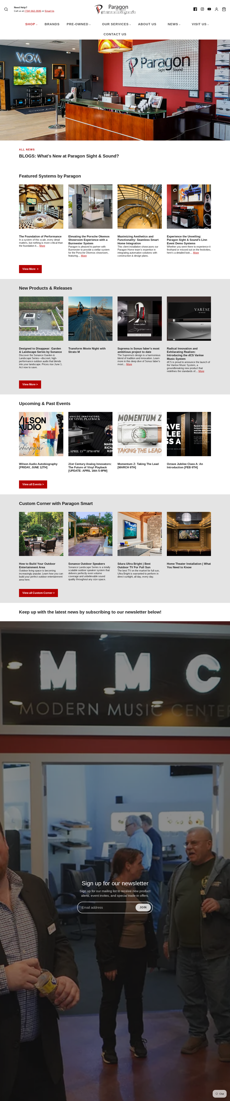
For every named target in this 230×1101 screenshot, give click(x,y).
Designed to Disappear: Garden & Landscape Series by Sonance (40, 350)
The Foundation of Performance (40, 236)
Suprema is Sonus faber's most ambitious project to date (138, 350)
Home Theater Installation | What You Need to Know (189, 565)
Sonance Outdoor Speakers (86, 563)
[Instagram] (202, 9)
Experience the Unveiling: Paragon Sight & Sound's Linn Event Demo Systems (187, 240)
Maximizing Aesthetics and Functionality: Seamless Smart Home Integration (138, 240)
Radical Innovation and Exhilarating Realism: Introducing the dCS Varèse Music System (185, 353)
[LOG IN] (217, 9)
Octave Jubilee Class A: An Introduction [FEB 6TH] (185, 465)
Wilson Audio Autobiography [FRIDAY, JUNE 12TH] (38, 465)
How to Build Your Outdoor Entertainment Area (37, 565)
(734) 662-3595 (33, 11)
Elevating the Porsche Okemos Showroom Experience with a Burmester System (88, 240)
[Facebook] (195, 9)
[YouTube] (209, 9)
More (42, 245)
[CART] (224, 9)
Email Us (49, 11)
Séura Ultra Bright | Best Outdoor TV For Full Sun (134, 565)
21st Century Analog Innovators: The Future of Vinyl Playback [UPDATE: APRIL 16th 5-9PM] (90, 467)
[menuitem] (29, 24)
